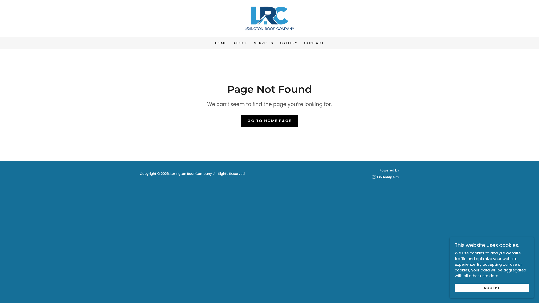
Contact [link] (314, 43)
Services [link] (263, 43)
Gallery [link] (288, 43)
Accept (492, 288)
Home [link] (221, 43)
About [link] (240, 43)
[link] (269, 18)
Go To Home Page (269, 120)
